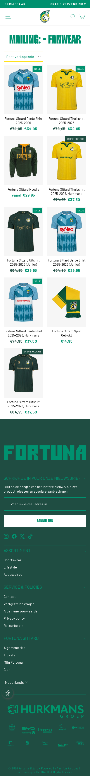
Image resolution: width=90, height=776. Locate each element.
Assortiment (17, 550)
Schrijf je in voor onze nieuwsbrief (42, 478)
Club (7, 669)
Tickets (9, 655)
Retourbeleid (13, 626)
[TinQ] (62, 745)
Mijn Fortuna (13, 662)
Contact (10, 596)
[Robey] (27, 745)
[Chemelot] (61, 730)
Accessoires (13, 574)
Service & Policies (23, 586)
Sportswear (12, 560)
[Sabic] (45, 745)
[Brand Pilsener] (12, 730)
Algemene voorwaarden (21, 611)
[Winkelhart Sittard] (79, 745)
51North (45, 772)
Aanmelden (45, 521)
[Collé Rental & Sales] (78, 730)
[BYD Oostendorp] (28, 730)
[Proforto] (10, 745)
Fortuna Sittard (21, 638)
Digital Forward (63, 772)
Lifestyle (10, 567)
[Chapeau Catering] (45, 730)
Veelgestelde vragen (19, 604)
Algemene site (14, 648)
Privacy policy (14, 618)
